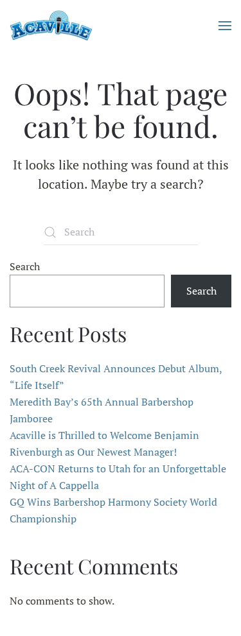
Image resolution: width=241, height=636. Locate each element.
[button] (225, 25)
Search (25, 266)
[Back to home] (51, 25)
